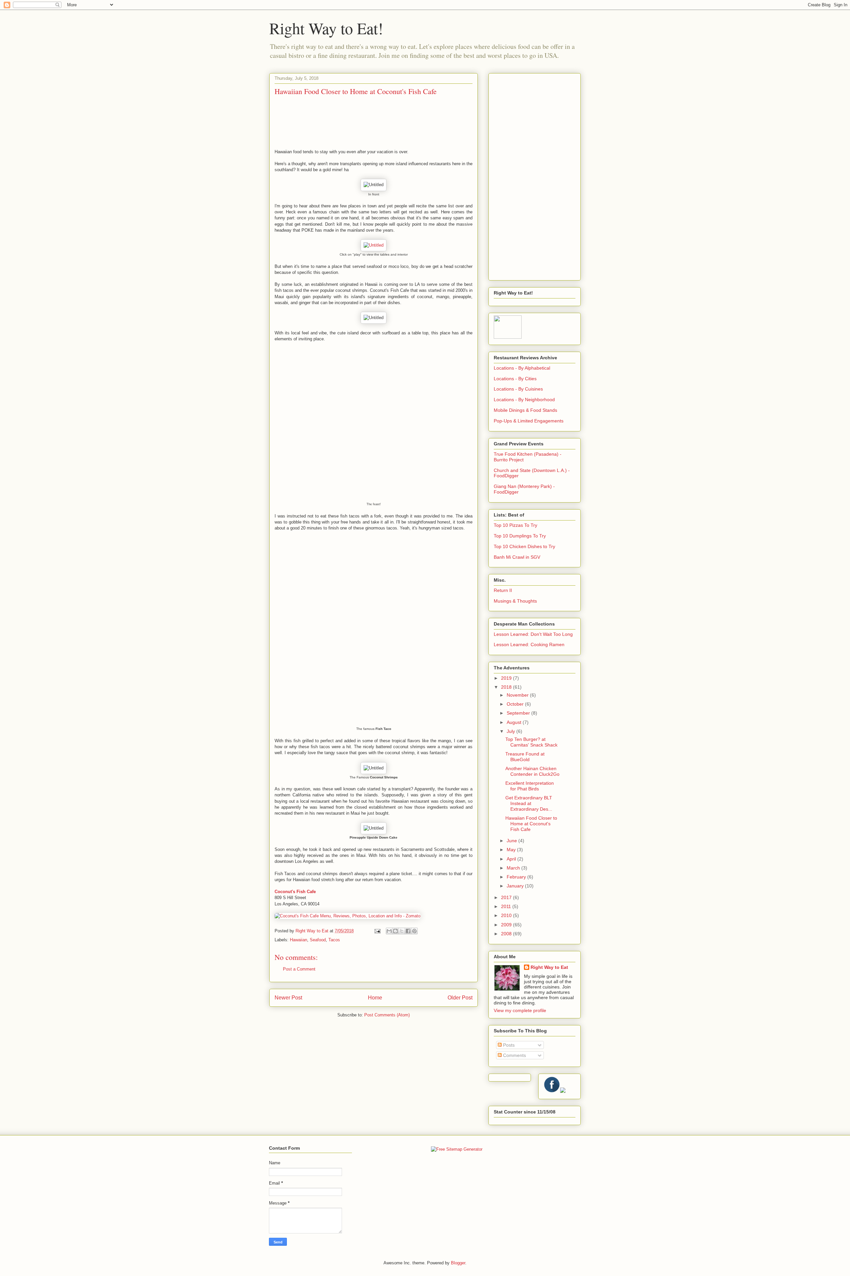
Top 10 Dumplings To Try (520, 535)
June (512, 840)
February (517, 876)
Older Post (460, 997)
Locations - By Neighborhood (524, 399)
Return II (503, 590)
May (512, 849)
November (518, 695)
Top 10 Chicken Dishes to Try (524, 546)
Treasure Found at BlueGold (525, 756)
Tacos (334, 939)
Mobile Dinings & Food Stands (525, 410)
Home (375, 997)
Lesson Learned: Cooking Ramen (529, 644)
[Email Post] (377, 930)
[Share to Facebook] (408, 931)
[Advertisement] (534, 175)
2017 (507, 897)
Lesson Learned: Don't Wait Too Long (533, 634)
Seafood (318, 939)
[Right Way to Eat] (508, 337)
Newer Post (288, 997)
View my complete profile (520, 1010)
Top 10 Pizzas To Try (515, 525)
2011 (506, 906)
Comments (514, 1055)
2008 (507, 933)
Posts (508, 1045)
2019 (507, 678)
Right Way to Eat (549, 967)
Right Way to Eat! (326, 28)
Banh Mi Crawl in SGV (517, 557)
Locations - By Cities (515, 378)
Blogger (458, 1262)
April (512, 859)
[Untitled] (373, 245)
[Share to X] (401, 931)
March (514, 867)
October (516, 704)
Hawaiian (298, 939)
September (519, 713)
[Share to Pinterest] (414, 931)
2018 (507, 687)
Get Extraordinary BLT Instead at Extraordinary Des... (528, 803)
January (516, 885)
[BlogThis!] (395, 931)
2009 (507, 924)
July (511, 731)
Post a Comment (299, 969)
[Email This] (389, 931)
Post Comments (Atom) (387, 1014)
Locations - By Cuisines (518, 389)
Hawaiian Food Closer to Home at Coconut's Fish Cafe (531, 823)
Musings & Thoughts (515, 601)
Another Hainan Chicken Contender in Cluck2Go (532, 771)
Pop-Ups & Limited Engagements (528, 420)
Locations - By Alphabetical (522, 368)
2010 (507, 915)
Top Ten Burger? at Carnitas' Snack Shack (531, 742)
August (515, 722)
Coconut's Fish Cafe (295, 891)
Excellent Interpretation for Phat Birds (529, 785)
